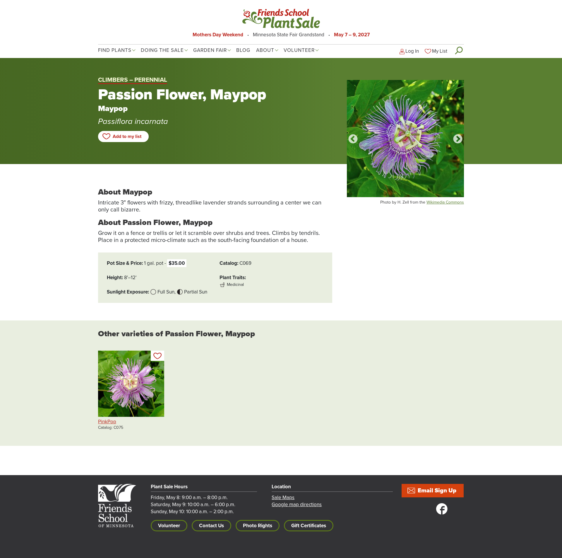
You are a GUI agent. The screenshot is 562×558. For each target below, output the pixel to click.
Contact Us (211, 526)
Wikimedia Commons (445, 202)
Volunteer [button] (299, 50)
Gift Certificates (308, 526)
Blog (243, 50)
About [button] (265, 50)
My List (439, 51)
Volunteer (169, 526)
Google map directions (297, 504)
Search (458, 50)
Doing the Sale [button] (162, 50)
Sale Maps (283, 497)
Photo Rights (257, 526)
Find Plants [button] (114, 50)
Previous (353, 139)
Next (458, 139)
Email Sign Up (437, 490)
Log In (412, 51)
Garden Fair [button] (210, 50)
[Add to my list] (157, 356)
